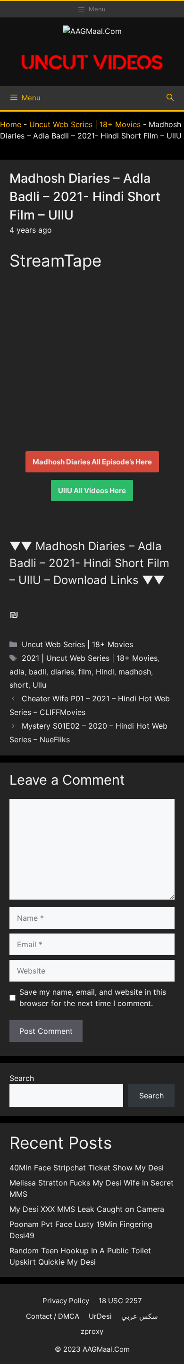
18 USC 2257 (120, 1300)
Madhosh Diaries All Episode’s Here (92, 461)
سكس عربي (139, 1316)
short (18, 685)
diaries (62, 671)
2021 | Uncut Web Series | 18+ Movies (90, 658)
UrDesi (100, 1316)
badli (37, 671)
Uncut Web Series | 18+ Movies (85, 124)
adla (17, 671)
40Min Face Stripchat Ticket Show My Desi (86, 1167)
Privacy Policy (65, 1300)
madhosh (134, 671)
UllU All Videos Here (92, 490)
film (85, 671)
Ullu (39, 685)
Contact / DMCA (52, 1316)
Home (10, 124)
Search (21, 1078)
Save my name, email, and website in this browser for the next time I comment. (92, 997)
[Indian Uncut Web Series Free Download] (92, 73)
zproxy (92, 1331)
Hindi (105, 671)
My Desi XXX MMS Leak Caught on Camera (86, 1209)
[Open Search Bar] (170, 98)
